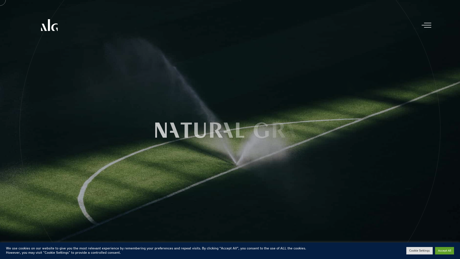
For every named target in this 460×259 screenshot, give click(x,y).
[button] (424, 129)
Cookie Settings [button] (419, 250)
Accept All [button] (444, 250)
